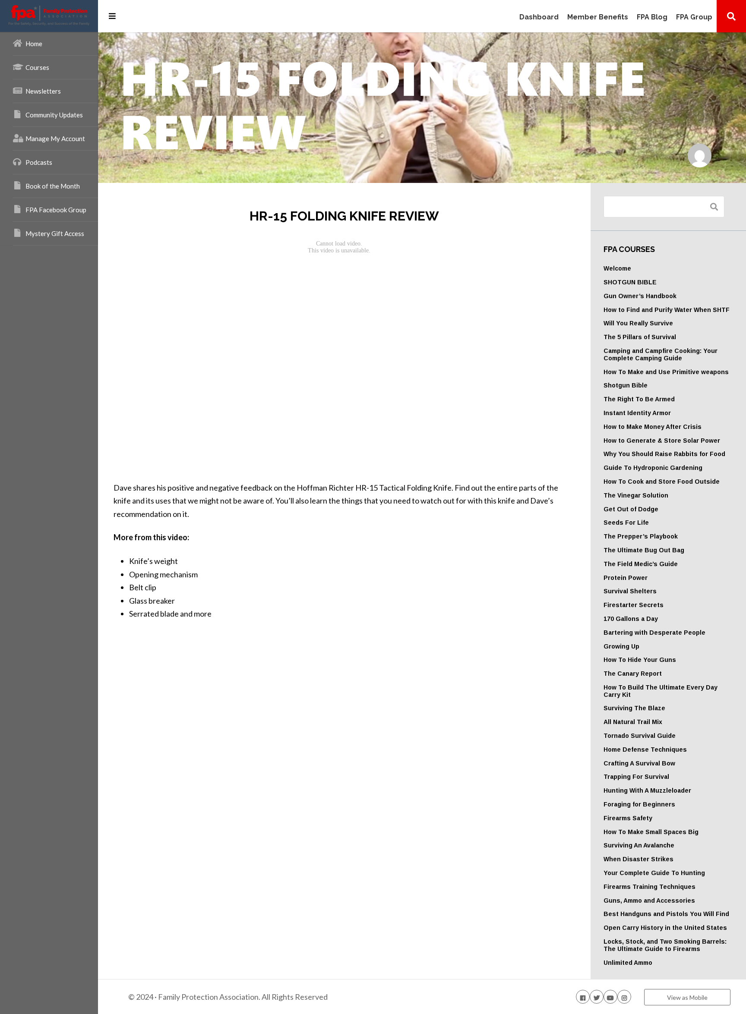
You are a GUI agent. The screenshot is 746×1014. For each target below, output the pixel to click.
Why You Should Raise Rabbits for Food (664, 453)
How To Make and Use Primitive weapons (666, 371)
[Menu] (112, 16)
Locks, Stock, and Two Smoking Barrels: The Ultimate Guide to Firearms (665, 945)
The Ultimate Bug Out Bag (644, 550)
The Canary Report (633, 673)
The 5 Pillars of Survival (640, 337)
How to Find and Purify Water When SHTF (667, 309)
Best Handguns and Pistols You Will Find (666, 913)
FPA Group (694, 17)
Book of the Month (52, 186)
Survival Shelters (630, 591)
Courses (37, 67)
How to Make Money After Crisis (653, 426)
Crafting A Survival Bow (639, 763)
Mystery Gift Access (54, 233)
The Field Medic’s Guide (641, 564)
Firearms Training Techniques (649, 886)
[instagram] (624, 996)
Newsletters (43, 91)
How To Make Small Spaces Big (651, 831)
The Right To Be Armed (639, 399)
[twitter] (597, 996)
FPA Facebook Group (55, 210)
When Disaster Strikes (638, 859)
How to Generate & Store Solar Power (662, 440)
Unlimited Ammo (628, 962)
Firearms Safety (628, 818)
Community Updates (54, 115)
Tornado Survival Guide (640, 735)
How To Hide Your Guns (640, 659)
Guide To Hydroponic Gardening (653, 467)
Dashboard (539, 17)
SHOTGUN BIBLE (630, 282)
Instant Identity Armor (637, 412)
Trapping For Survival (636, 776)
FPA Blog (652, 17)
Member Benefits (597, 17)
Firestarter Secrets (634, 604)
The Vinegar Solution (636, 495)
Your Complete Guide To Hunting (654, 872)
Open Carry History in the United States (665, 927)
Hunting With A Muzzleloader (647, 790)
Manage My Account (55, 138)
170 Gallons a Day (631, 618)
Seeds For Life (626, 522)
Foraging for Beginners (639, 804)
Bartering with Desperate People (654, 632)
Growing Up (621, 646)
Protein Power (626, 577)
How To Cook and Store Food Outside (662, 481)
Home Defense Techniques (645, 749)
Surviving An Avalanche (639, 845)
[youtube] (610, 996)
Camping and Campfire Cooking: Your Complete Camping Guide (661, 354)
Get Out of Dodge (631, 509)
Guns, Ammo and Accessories (649, 900)
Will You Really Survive (638, 323)
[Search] (731, 16)
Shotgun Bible (626, 385)
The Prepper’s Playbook (641, 536)
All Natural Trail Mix (633, 721)
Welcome (617, 268)
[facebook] (583, 996)
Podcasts (38, 162)
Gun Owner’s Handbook (640, 296)
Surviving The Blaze (634, 708)
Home (33, 43)
